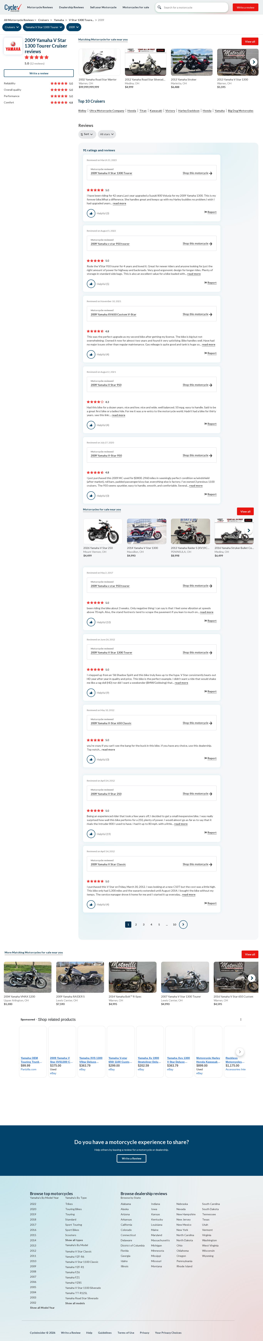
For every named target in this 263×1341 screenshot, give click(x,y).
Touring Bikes (73, 1209)
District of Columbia (133, 1245)
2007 (33, 1276)
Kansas (155, 1214)
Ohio (180, 1245)
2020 (33, 1209)
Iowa (154, 1209)
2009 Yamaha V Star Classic (108, 864)
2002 (33, 1302)
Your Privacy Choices (168, 1332)
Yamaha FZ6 (72, 1272)
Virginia (206, 1235)
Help (89, 1332)
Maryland (156, 1235)
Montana (156, 1266)
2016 (33, 1229)
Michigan (156, 1245)
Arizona (125, 1214)
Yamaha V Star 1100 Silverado (83, 1287)
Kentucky (157, 1219)
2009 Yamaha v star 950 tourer (110, 243)
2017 (33, 1224)
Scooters (70, 1235)
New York (182, 1229)
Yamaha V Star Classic (78, 1251)
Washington (209, 1240)
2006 (33, 1281)
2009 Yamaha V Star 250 (106, 793)
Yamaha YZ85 (73, 1282)
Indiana (155, 1203)
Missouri (156, 1261)
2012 (33, 1250)
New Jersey (184, 1219)
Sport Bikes (72, 1229)
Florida (125, 1250)
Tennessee (209, 1214)
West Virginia (210, 1245)
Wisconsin (208, 1250)
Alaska (125, 1209)
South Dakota (210, 1209)
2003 (33, 1297)
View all (250, 41)
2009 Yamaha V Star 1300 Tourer (111, 173)
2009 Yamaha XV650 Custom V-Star (113, 314)
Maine (154, 1229)
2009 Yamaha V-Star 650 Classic (111, 723)
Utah (205, 1224)
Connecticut (128, 1235)
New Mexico (184, 1224)
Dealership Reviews (71, 7)
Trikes (69, 1203)
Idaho (124, 1261)
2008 (33, 1271)
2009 (72, 27)
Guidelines (105, 1332)
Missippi (156, 1255)
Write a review (245, 7)
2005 (33, 1287)
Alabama (126, 1203)
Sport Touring (73, 1224)
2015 (33, 1235)
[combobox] (88, 134)
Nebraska (182, 1203)
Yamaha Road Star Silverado (81, 1298)
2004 (33, 1292)
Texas (205, 1219)
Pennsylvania (184, 1261)
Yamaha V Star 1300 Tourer (41, 27)
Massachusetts (160, 1240)
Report (212, 212)
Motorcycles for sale (136, 7)
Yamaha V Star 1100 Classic (81, 1261)
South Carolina (211, 1203)
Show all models (75, 1303)
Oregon (181, 1255)
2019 (33, 1214)
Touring (70, 1214)
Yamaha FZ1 (72, 1277)
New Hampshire (186, 1214)
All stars (105, 134)
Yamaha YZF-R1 (74, 1267)
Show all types (74, 1240)
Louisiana (156, 1224)
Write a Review (131, 1158)
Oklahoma (183, 1250)
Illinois (124, 1266)
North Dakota (185, 1240)
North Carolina (185, 1235)
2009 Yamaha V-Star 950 (106, 455)
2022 (33, 1203)
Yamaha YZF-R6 (74, 1256)
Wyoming (208, 1255)
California (126, 1224)
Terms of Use (125, 1332)
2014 (33, 1240)
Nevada (181, 1209)
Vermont (207, 1229)
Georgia (125, 1255)
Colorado (126, 1229)
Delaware (126, 1240)
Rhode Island (184, 1266)
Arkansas (126, 1219)
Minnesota (157, 1250)
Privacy (144, 1332)
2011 (33, 1255)
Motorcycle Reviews (40, 7)
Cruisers (10, 27)
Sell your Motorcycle (103, 7)
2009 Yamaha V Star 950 (106, 384)
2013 (33, 1245)
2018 (33, 1219)
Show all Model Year (42, 1307)
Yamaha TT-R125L (76, 1293)
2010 (33, 1261)
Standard (70, 1219)
